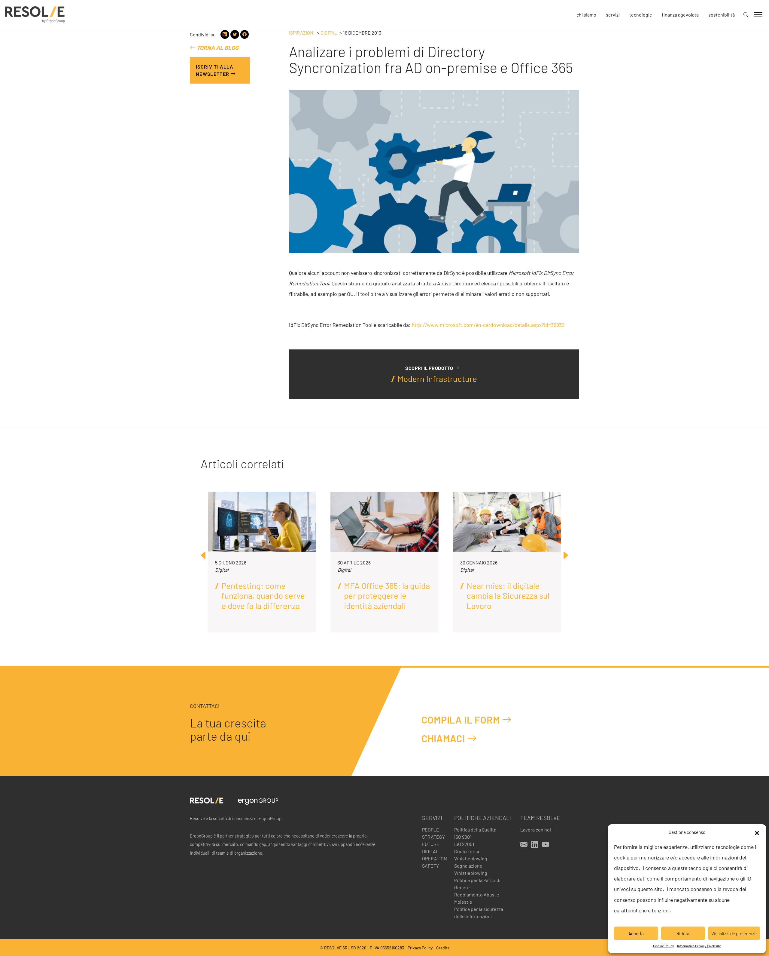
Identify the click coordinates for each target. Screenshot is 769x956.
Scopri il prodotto (429, 368)
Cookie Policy (663, 946)
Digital (329, 32)
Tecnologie (640, 14)
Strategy (433, 837)
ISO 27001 (464, 844)
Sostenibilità (721, 14)
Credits (443, 947)
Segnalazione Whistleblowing (470, 869)
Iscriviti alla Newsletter (214, 70)
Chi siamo (586, 14)
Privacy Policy (420, 947)
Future (430, 844)
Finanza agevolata (680, 14)
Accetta (636, 933)
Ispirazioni (302, 32)
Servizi (613, 14)
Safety (430, 865)
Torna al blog (217, 47)
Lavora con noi (535, 829)
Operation (434, 858)
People (430, 829)
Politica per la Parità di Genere (477, 883)
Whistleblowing (470, 858)
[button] (757, 832)
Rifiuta (682, 933)
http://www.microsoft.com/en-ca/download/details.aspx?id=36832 (488, 324)
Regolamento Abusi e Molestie (476, 898)
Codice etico (467, 851)
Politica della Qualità (475, 829)
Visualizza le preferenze (734, 933)
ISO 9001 (463, 837)
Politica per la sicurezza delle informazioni (478, 912)
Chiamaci (444, 738)
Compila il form (461, 719)
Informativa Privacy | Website (699, 946)
